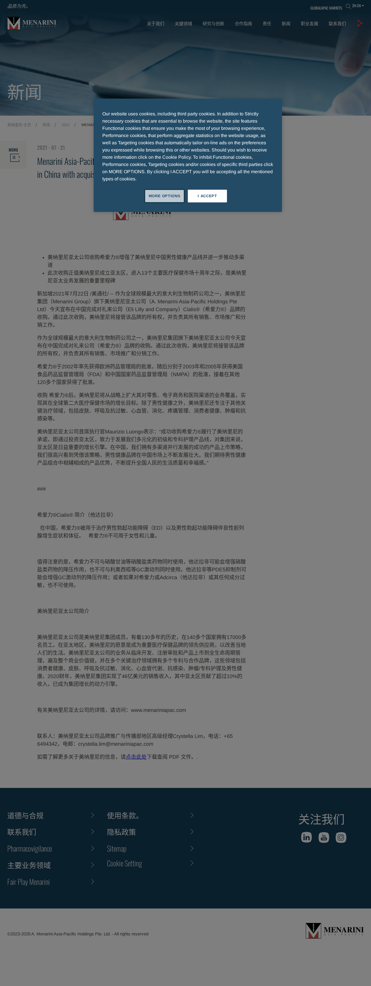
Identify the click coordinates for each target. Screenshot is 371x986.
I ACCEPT (207, 196)
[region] (188, 155)
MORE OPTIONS (165, 196)
